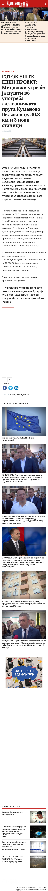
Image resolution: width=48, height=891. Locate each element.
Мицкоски (23, 394)
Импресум (21, 887)
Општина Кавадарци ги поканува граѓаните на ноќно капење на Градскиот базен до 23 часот (14, 831)
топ (13, 394)
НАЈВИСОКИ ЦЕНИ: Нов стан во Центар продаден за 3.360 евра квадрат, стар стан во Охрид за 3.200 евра (23, 603)
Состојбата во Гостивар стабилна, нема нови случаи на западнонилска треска (14, 845)
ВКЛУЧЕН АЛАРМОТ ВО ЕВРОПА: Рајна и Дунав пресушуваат (12, 859)
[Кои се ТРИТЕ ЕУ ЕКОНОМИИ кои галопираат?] (24, 421)
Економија (8, 71)
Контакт (42, 887)
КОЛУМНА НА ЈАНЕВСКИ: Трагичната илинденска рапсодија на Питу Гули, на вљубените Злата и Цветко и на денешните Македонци (35, 31)
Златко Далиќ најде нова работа (12, 813)
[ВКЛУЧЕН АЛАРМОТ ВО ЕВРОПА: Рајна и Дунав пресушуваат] (38, 862)
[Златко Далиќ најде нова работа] (38, 817)
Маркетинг (32, 887)
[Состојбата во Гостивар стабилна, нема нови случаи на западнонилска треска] (38, 847)
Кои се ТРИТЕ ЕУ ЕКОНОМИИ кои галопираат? (18, 439)
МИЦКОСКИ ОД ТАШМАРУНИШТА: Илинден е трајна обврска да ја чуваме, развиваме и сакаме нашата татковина (11, 28)
